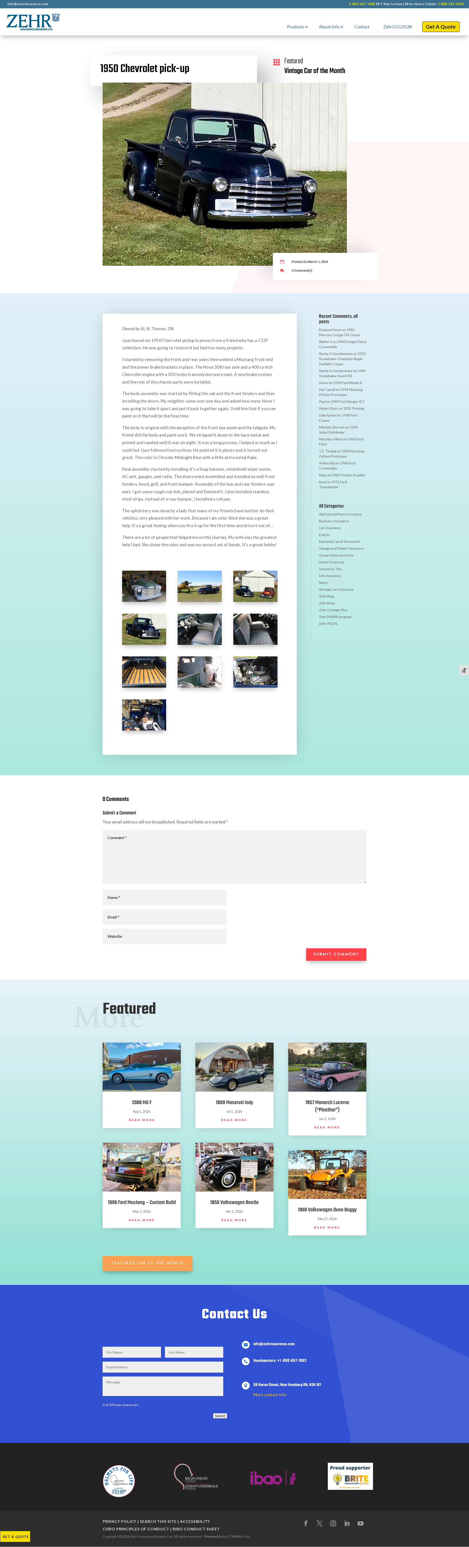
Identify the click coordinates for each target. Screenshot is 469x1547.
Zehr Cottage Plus (333, 610)
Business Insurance (334, 521)
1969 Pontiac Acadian (348, 475)
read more (142, 1120)
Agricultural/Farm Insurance (340, 514)
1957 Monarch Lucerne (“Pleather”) (327, 1106)
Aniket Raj (327, 463)
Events (324, 535)
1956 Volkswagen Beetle (234, 1202)
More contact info (269, 1394)
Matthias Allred (330, 439)
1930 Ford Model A (347, 383)
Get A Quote (16, 1536)
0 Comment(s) (302, 270)
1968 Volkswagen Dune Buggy (327, 1210)
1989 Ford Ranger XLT (348, 401)
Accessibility (195, 1521)
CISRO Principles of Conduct (136, 1528)
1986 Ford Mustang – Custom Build (142, 1202)
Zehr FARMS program (335, 617)
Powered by (213, 1536)
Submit (220, 1416)
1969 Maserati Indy (234, 1102)
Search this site (158, 1521)
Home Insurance (331, 562)
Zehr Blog (326, 596)
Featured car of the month (147, 1263)
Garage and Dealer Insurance (341, 548)
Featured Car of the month (339, 541)
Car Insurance (330, 528)
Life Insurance (330, 576)
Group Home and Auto (336, 555)
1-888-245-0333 (451, 4)
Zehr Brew (327, 603)
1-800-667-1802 (362, 4)
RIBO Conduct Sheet (196, 1528)
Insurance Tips (330, 569)
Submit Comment (336, 954)
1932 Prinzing (353, 408)
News (323, 582)
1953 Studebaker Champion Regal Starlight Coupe (342, 359)
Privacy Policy (119, 1521)
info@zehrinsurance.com (27, 4)
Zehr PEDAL (328, 623)
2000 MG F (142, 1102)
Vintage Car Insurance (336, 589)
